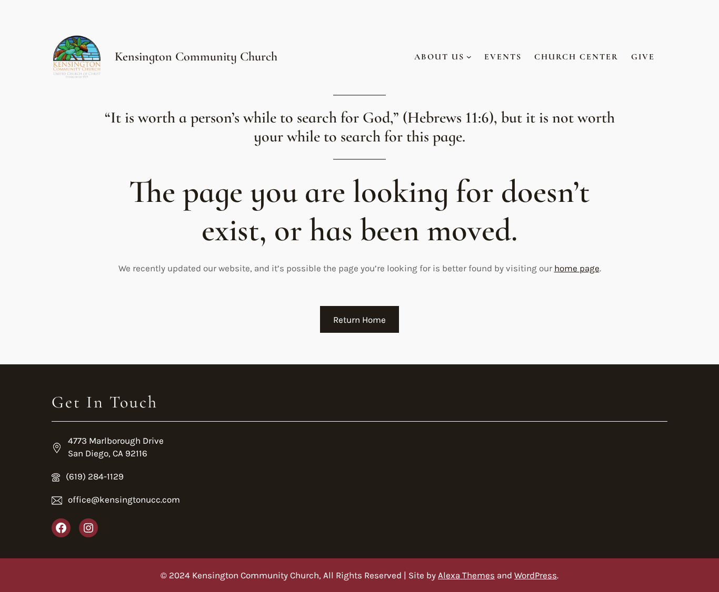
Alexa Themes (466, 575)
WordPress (535, 575)
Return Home (359, 319)
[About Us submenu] (469, 56)
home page (577, 268)
